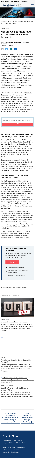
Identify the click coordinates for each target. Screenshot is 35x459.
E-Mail (18, 443)
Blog (2, 1)
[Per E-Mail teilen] (2, 49)
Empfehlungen (15, 1)
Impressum (15, 450)
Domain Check (7, 440)
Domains (9, 287)
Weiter (12, 262)
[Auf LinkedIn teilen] (15, 49)
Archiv (9, 21)
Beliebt (7, 1)
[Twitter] (7, 436)
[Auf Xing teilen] (11, 49)
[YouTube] (10, 436)
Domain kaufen (17, 440)
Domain (16, 144)
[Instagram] (14, 436)
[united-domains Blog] (12, 5)
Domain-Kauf (17, 234)
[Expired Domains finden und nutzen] (17, 307)
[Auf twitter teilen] (6, 49)
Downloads (24, 1)
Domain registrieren (8, 443)
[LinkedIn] (17, 436)
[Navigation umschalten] (32, 5)
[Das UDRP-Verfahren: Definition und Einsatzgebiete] (17, 380)
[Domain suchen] (17, 124)
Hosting (24, 443)
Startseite (4, 21)
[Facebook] (4, 436)
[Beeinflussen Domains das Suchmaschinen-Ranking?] (17, 346)
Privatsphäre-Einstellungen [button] (10, 452)
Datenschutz (6, 450)
